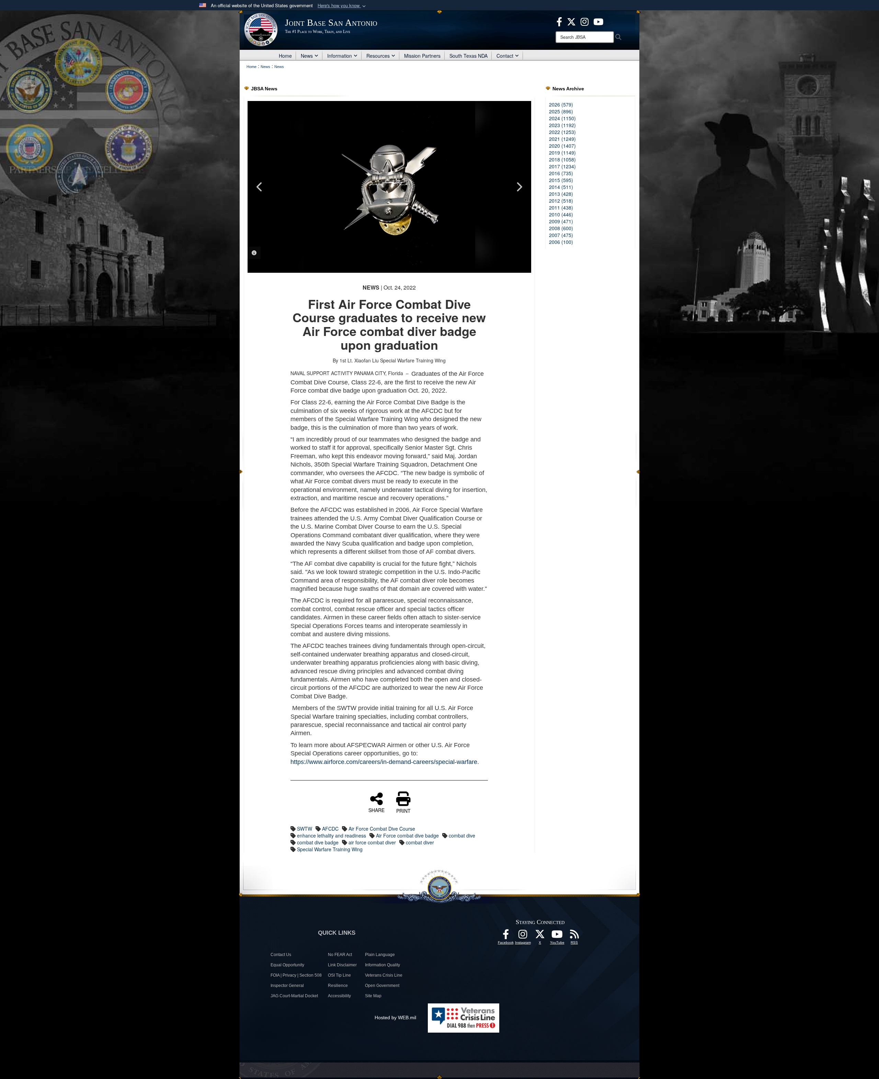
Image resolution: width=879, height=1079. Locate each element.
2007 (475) (561, 235)
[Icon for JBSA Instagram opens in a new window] (585, 21)
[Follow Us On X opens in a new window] (540, 936)
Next (519, 187)
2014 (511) (561, 186)
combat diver (420, 842)
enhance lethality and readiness (331, 835)
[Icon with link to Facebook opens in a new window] (559, 21)
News (307, 55)
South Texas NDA (468, 55)
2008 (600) (561, 228)
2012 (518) (561, 200)
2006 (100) (561, 241)
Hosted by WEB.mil (395, 1017)
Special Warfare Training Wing (330, 849)
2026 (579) (561, 104)
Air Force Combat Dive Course (382, 828)
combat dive (462, 835)
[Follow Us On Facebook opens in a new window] (505, 936)
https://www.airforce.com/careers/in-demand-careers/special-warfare (383, 761)
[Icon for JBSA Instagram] (523, 936)
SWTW (304, 828)
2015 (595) (561, 180)
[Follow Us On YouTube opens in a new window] (557, 936)
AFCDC (330, 828)
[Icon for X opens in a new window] (571, 21)
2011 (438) (561, 207)
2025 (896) (561, 111)
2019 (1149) (562, 152)
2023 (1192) (562, 125)
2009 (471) (561, 221)
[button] (342, 5)
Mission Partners (422, 55)
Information (339, 55)
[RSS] (574, 936)
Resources (378, 55)
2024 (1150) (562, 118)
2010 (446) (561, 214)
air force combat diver (372, 842)
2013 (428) (561, 193)
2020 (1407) (562, 145)
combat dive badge (318, 842)
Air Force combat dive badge (407, 835)
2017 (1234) (562, 166)
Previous (259, 187)
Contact (504, 55)
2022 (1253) (562, 131)
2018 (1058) (562, 159)
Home (285, 55)
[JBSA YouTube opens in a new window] (598, 21)
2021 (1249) (562, 138)
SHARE (376, 810)
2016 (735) (561, 173)
